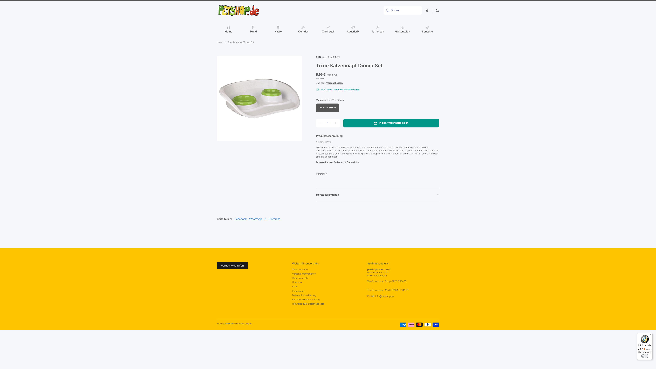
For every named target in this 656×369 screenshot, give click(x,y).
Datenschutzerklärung (304, 295)
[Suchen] (387, 10)
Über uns (297, 282)
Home (220, 42)
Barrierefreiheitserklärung (306, 299)
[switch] (644, 356)
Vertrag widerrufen (232, 265)
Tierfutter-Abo (300, 269)
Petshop (229, 324)
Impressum (298, 291)
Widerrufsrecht (300, 278)
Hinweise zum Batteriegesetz (308, 303)
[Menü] (650, 335)
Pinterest (274, 219)
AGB (294, 286)
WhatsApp (255, 219)
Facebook (241, 219)
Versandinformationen (304, 273)
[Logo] (238, 10)
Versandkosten (334, 82)
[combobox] (403, 10)
